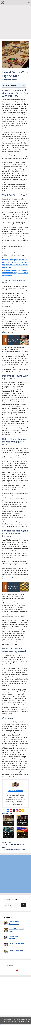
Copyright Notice (20, 1019)
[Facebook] (8, 810)
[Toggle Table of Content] (22, 85)
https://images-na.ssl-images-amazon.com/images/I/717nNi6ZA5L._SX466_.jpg (15, 272)
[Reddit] (20, 810)
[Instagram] (17, 810)
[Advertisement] (15, 21)
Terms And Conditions (11, 1021)
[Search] (23, 905)
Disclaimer (21, 1021)
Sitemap (27, 1021)
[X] (14, 810)
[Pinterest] (11, 810)
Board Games (8, 842)
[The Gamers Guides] (2, 2)
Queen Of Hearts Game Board (14, 849)
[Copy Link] (22, 810)
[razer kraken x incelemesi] (15, 1024)
